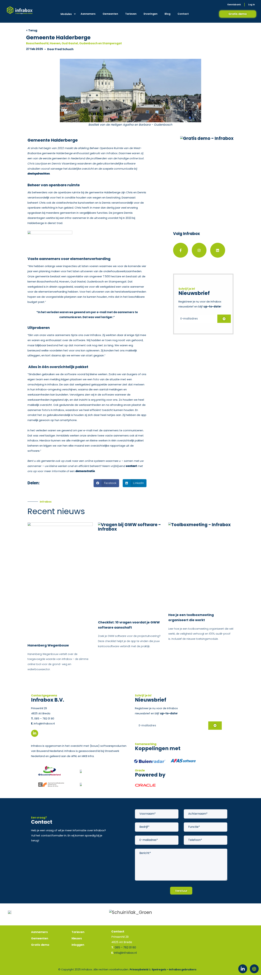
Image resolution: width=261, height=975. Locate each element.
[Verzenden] (224, 319)
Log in (251, 4)
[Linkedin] (217, 250)
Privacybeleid (139, 969)
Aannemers (88, 14)
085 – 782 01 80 (44, 718)
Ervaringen (150, 14)
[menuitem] (68, 14)
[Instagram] (199, 250)
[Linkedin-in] (242, 968)
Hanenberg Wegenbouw (48, 645)
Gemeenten (110, 14)
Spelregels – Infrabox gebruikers (174, 969)
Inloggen (78, 945)
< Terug (31, 30)
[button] (106, 483)
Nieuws (77, 938)
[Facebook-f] (180, 250)
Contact (183, 14)
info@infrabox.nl (44, 723)
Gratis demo (40, 945)
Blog (167, 14)
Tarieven (131, 14)
